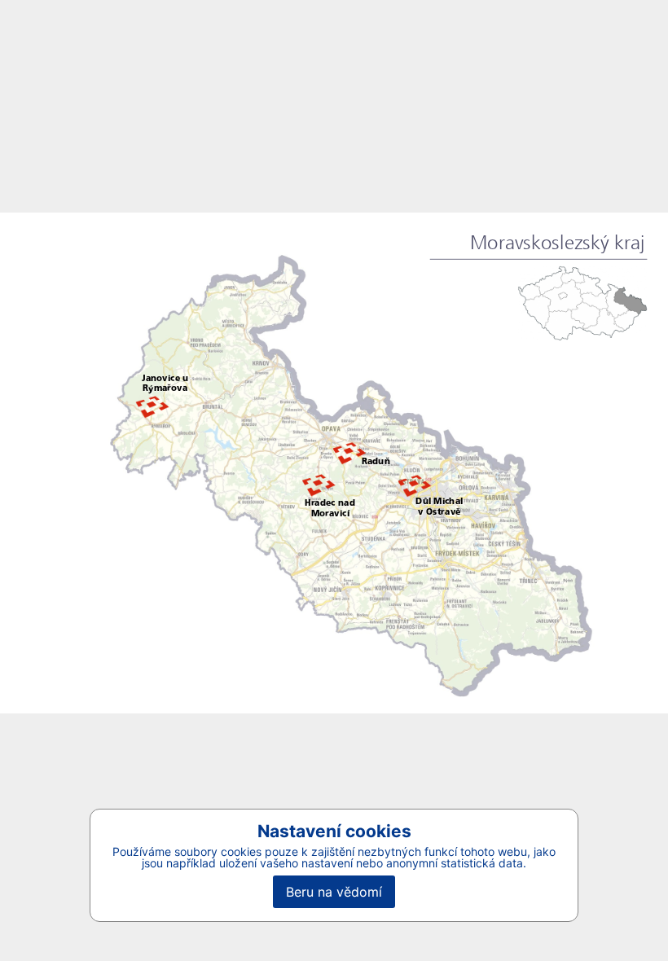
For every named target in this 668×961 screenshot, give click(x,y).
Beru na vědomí (334, 892)
